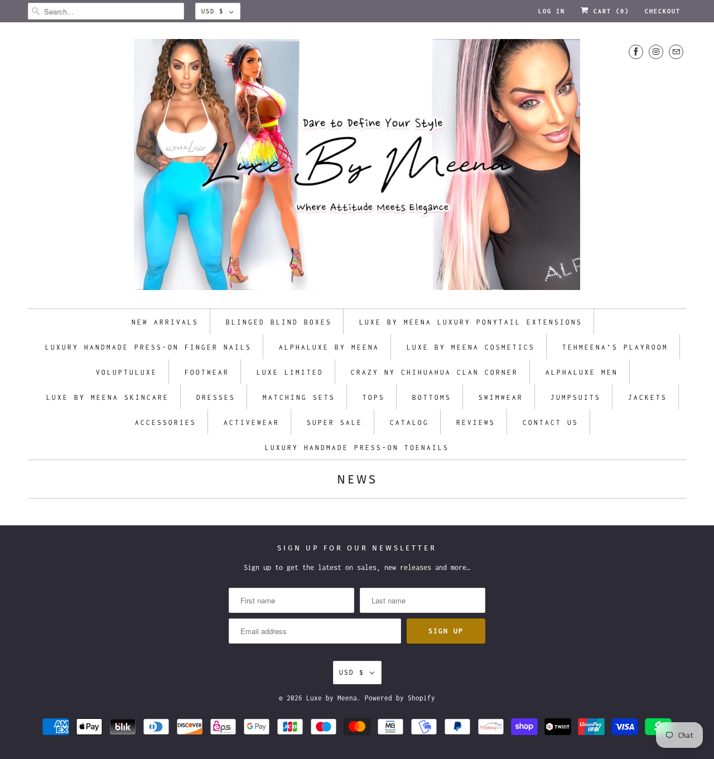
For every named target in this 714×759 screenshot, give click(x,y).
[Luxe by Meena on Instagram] (656, 51)
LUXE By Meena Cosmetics (471, 347)
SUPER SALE (335, 422)
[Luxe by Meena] (357, 168)
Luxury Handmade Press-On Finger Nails (148, 347)
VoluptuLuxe (126, 372)
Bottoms (431, 397)
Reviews (475, 422)
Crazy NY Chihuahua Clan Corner (434, 372)
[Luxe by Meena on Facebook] (636, 51)
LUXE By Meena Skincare (107, 397)
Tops (374, 397)
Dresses (215, 397)
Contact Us (550, 422)
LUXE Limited (290, 372)
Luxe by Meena (331, 698)
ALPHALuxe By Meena (329, 347)
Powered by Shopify (400, 698)
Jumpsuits (576, 397)
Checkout (663, 11)
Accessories (165, 422)
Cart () (609, 11)
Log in (551, 11)
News (357, 479)
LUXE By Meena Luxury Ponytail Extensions (470, 322)
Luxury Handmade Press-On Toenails (357, 447)
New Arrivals (165, 322)
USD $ (212, 11)
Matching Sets (299, 397)
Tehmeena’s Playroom (615, 347)
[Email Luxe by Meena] (676, 51)
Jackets (647, 397)
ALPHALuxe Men (582, 372)
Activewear (251, 422)
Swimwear (501, 397)
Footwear (207, 372)
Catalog (409, 422)
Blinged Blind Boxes (279, 322)
